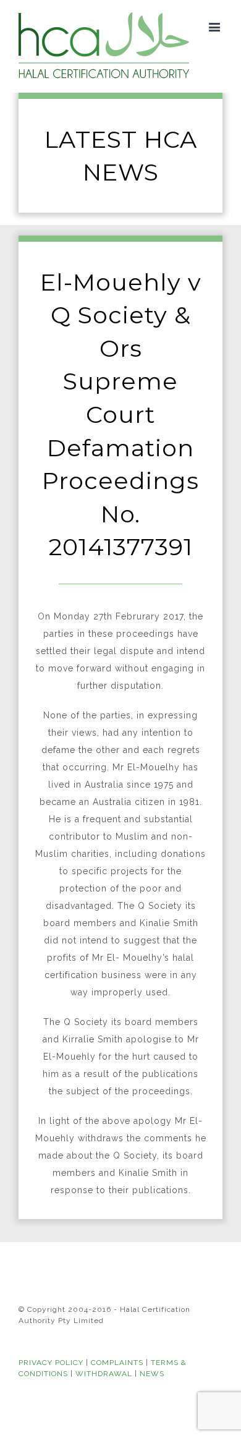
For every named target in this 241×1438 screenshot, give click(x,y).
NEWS (152, 1373)
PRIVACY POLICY (51, 1362)
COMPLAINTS (117, 1362)
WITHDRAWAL (103, 1373)
